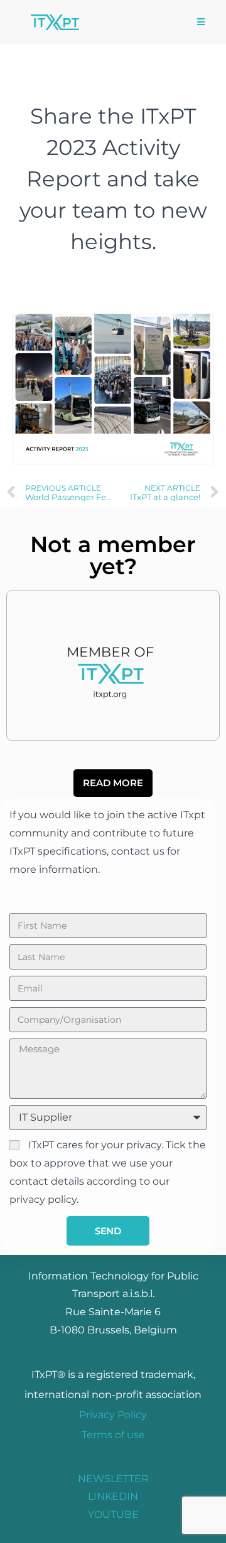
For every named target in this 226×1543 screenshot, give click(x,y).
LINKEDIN (113, 1496)
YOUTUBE (113, 1514)
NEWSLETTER (113, 1479)
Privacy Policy (113, 1415)
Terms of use (113, 1435)
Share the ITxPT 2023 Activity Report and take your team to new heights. (113, 179)
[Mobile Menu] (201, 22)
